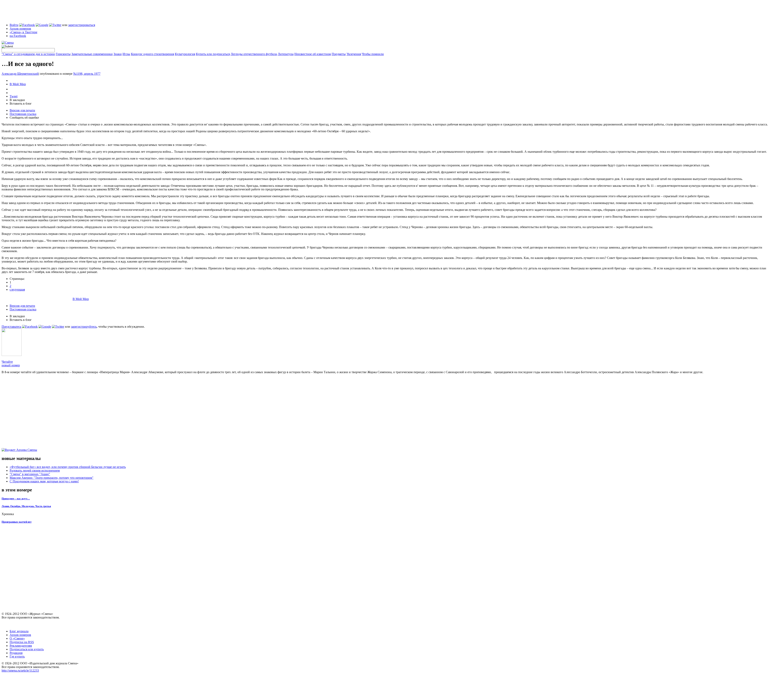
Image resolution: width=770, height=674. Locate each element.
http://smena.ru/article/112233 (20, 670)
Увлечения (353, 54)
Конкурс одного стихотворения (152, 54)
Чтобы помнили (373, 54)
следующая (17, 289)
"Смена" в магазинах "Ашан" (30, 474)
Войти (14, 25)
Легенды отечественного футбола (254, 54)
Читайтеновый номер (11, 363)
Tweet (13, 96)
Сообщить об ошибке (24, 117)
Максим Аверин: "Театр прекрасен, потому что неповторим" (51, 477)
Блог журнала (19, 631)
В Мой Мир (18, 84)
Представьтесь (11, 326)
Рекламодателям (21, 645)
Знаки (117, 54)
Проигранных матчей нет (16, 521)
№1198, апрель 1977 (86, 73)
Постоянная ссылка (23, 114)
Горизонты (63, 54)
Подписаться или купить (27, 649)
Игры (126, 54)
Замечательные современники (92, 54)
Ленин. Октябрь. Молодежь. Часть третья (26, 506)
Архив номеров (20, 28)
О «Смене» (17, 638)
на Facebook (18, 35)
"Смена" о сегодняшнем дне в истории (28, 54)
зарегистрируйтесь (84, 326)
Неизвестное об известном (312, 54)
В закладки (17, 100)
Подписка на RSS (22, 642)
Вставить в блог (21, 103)
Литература (286, 54)
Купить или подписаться (213, 54)
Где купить (17, 656)
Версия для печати (22, 110)
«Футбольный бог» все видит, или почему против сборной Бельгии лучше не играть (68, 467)
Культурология (185, 54)
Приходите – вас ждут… (16, 498)
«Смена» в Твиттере (23, 32)
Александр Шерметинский (20, 73)
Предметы (339, 54)
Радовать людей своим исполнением (35, 470)
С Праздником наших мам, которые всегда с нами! (44, 481)
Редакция (16, 653)
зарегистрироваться (81, 25)
